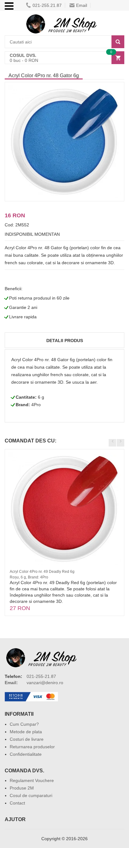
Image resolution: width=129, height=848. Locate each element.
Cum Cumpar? (24, 724)
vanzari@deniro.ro (45, 682)
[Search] (117, 41)
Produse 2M (22, 787)
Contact (17, 802)
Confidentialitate (26, 754)
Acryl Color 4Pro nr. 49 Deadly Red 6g (42, 571)
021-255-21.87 (41, 676)
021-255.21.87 (47, 5)
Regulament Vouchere (32, 780)
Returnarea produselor (32, 746)
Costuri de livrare (27, 739)
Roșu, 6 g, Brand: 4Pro (29, 577)
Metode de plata (26, 731)
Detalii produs (64, 340)
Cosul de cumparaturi (31, 795)
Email (81, 5)
